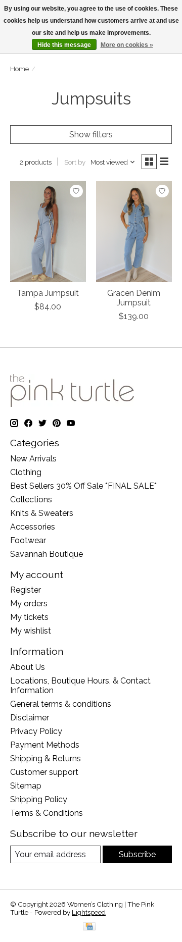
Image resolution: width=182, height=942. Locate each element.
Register (25, 590)
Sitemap (25, 786)
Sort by (74, 162)
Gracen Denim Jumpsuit (133, 297)
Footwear (28, 540)
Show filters (91, 134)
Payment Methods (44, 745)
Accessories (32, 527)
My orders (29, 603)
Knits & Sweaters (41, 513)
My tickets (29, 617)
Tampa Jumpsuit (48, 293)
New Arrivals (33, 458)
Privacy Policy (36, 731)
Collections (31, 499)
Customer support (44, 772)
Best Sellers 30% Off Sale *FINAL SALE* (83, 486)
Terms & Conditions (46, 813)
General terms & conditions (60, 704)
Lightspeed (89, 912)
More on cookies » (127, 44)
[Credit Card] (89, 927)
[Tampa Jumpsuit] (48, 231)
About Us (27, 667)
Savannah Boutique (46, 554)
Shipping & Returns (45, 758)
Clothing (25, 472)
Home (19, 69)
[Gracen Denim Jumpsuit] (134, 231)
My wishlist (30, 631)
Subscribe (137, 854)
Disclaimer (29, 717)
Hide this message (64, 44)
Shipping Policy (38, 799)
